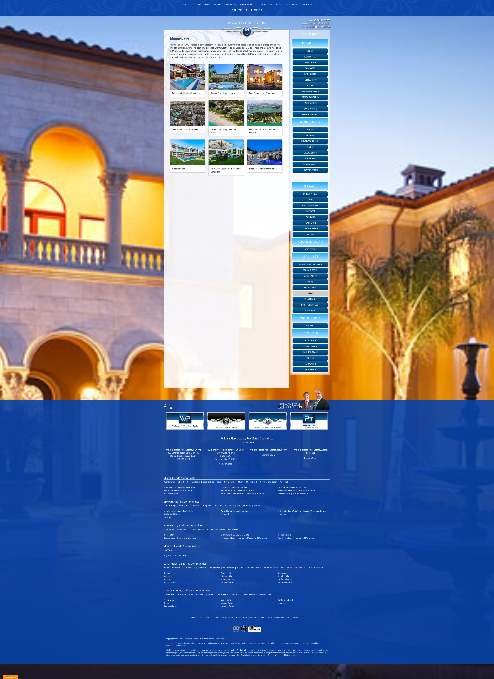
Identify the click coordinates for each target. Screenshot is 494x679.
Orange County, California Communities (187, 590)
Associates (241, 617)
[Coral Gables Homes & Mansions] (264, 77)
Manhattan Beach (310, 91)
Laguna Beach (310, 153)
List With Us (227, 617)
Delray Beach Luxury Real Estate (235, 535)
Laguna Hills (310, 158)
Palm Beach (310, 333)
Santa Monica (310, 109)
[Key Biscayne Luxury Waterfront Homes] (226, 113)
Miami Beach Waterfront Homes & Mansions (296, 490)
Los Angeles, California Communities (185, 563)
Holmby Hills (310, 80)
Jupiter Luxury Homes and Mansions (180, 538)
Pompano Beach (310, 228)
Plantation (310, 223)
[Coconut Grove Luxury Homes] (226, 77)
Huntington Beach (310, 141)
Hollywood (310, 211)
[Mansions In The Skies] (226, 420)
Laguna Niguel (310, 164)
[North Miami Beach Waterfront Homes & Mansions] (226, 152)
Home (193, 617)
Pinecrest (310, 310)
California (310, 34)
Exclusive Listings (209, 617)
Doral (310, 282)
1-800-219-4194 (319, 27)
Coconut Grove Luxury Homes (234, 487)
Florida (310, 177)
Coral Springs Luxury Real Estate (178, 511)
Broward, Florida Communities (181, 501)
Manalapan (310, 364)
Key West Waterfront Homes (176, 555)
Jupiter (310, 358)
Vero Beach (310, 249)
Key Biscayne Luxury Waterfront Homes (238, 490)
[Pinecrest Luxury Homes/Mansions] (264, 152)
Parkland (310, 217)
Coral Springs (310, 194)
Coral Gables (310, 276)
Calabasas (310, 68)
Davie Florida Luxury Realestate (234, 511)
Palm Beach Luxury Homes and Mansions (295, 538)
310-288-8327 (321, 23)
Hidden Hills (310, 74)
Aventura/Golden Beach (310, 264)
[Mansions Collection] (303, 399)
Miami (310, 293)
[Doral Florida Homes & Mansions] (187, 113)
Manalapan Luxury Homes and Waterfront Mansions (244, 538)
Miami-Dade (310, 256)
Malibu (310, 85)
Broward (310, 186)
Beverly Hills (310, 57)
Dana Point (310, 135)
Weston (310, 234)
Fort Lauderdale (310, 205)
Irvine (310, 147)
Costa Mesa (310, 129)
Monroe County (310, 318)
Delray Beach (310, 346)
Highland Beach (310, 352)
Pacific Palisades (310, 97)
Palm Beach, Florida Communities (183, 525)
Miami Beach (310, 299)
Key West (310, 326)
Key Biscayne (310, 287)
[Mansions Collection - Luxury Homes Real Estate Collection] (247, 24)
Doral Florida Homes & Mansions (178, 490)
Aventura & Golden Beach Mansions (180, 487)
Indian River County (310, 241)
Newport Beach (310, 170)
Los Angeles (310, 43)
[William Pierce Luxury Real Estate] (185, 420)
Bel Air (310, 51)
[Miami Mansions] (187, 152)
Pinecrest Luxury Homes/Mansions (292, 493)
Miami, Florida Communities (180, 478)
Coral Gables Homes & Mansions (291, 487)
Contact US (297, 617)
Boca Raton (310, 340)
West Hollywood (310, 114)
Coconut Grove (310, 270)
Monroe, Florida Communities (181, 546)
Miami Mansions (171, 493)
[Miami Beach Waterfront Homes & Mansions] (264, 113)
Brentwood (310, 62)
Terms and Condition (278, 617)
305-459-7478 (321, 20)
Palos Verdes (310, 103)
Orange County (310, 121)
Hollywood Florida (172, 514)
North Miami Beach (310, 305)
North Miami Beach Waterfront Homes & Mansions (243, 493)
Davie (310, 200)
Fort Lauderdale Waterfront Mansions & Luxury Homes (301, 511)
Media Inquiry (257, 617)
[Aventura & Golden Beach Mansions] (187, 77)
